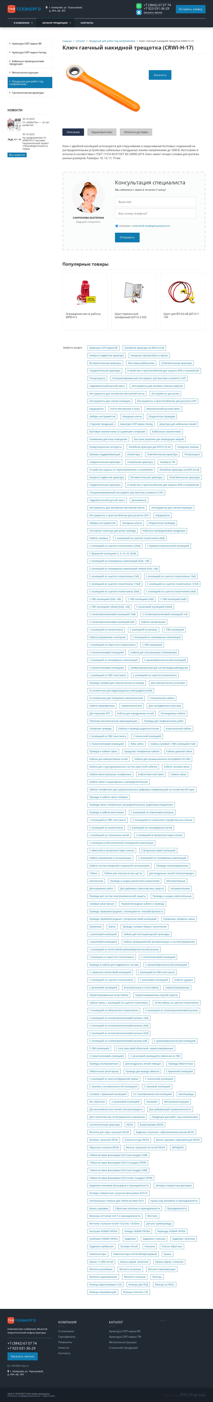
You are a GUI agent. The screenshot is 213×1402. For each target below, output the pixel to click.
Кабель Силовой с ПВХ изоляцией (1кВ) (173, 743)
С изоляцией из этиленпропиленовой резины (171, 1010)
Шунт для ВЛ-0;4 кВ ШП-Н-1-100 (182, 315)
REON (130, 1124)
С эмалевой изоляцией (157, 1086)
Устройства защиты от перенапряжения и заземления (121, 469)
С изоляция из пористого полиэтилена (111, 957)
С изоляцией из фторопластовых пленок (159, 835)
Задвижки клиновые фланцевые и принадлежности (119, 1185)
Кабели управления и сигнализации (110, 857)
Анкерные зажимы (188, 446)
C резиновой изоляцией (103, 987)
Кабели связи (178, 774)
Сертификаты (66, 1336)
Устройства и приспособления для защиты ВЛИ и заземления (163, 370)
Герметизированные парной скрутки (156, 995)
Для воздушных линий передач (143, 1063)
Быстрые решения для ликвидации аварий (159, 439)
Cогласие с (144, 226)
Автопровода (186, 1094)
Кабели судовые (184, 979)
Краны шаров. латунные (134, 1261)
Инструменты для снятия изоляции (109, 401)
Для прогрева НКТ (99, 713)
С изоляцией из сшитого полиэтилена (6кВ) (140, 538)
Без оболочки (97, 1101)
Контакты (87, 22)
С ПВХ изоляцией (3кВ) (141, 599)
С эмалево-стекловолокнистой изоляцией (113, 1086)
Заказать (160, 75)
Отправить (127, 237)
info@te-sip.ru (20, 1366)
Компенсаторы (97, 1254)
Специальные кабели (162, 698)
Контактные (96, 880)
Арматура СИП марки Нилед (29, 52)
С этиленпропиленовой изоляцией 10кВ (112, 614)
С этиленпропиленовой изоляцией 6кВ (111, 621)
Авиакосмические (131, 705)
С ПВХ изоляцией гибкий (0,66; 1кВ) (109, 606)
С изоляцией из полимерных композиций (156, 637)
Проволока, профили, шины (179, 918)
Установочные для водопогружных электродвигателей (120, 690)
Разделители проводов (162, 416)
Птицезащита (97, 378)
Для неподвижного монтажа (165, 705)
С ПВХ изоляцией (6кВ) (173, 599)
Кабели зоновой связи (177, 766)
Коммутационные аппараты (105, 446)
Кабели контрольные (153, 621)
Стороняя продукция (101, 424)
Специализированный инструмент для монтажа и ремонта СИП (149, 378)
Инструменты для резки (165, 393)
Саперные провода (100, 728)
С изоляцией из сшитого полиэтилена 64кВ (171, 591)
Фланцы (157, 1276)
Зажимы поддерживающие (104, 454)
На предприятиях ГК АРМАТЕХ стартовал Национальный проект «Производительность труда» (35, 143)
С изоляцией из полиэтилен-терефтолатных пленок (162, 820)
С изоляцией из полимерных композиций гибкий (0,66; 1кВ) (123, 568)
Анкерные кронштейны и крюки (149, 355)
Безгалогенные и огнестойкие (141, 987)
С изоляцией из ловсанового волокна (152, 812)
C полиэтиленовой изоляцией (106, 667)
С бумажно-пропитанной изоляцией (168, 545)
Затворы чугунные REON (103, 1139)
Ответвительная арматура (176, 363)
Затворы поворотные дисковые (174, 1185)
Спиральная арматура (140, 462)
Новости (63, 1347)
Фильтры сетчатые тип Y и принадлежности (115, 1215)
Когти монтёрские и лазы (125, 408)
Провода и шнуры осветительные (172, 896)
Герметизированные (177, 987)
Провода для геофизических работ (164, 721)
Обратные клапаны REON (104, 1147)
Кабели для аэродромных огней (135, 713)
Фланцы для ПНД (138, 1284)
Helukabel (151, 1101)
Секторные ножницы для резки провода (112, 530)
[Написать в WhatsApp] (139, 6)
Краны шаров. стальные (169, 1261)
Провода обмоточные (180, 1063)
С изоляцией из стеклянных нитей (109, 835)
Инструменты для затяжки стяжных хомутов (157, 385)
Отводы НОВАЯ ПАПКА (137, 1231)
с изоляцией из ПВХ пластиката (107, 820)
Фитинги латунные (130, 1269)
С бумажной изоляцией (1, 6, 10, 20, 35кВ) (112, 553)
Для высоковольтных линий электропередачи (115, 1109)
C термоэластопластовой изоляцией (110, 972)
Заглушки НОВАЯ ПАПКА (103, 1231)
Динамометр (139, 500)
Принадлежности (177, 1208)
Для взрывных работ (101, 888)
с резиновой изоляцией (103, 934)
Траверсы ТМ (167, 462)
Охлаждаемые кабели (173, 713)
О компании (21, 22)
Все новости (17, 155)
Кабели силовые (98, 538)
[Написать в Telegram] (139, 12)
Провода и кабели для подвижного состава (114, 964)
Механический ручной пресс (163, 408)
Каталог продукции (55, 22)
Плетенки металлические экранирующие (113, 721)
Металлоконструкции (25, 72)
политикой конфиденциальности (151, 225)
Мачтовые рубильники (141, 363)
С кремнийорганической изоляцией (175, 1040)
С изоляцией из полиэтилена (106, 629)
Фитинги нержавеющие (162, 1269)
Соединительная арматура (104, 370)
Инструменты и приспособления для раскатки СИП (166, 401)
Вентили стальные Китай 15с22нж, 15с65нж (114, 1223)
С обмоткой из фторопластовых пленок (111, 850)
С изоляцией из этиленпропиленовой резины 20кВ (118, 1025)
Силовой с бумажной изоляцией (107, 1094)
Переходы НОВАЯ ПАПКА (171, 1231)
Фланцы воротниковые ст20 (105, 1284)
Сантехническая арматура (28, 92)
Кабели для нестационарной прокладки (147, 934)
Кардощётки (96, 408)
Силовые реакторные (101, 903)
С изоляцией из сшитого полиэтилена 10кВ (171, 576)
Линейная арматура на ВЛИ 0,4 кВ (144, 347)
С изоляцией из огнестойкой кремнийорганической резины (124, 949)
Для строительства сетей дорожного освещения (117, 1117)
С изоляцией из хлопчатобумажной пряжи (113, 1078)
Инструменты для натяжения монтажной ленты (117, 393)
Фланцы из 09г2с (164, 1284)
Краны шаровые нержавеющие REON (178, 1139)
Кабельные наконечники (166, 431)
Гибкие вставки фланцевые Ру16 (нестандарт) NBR (118, 1170)
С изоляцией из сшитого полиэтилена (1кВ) (114, 576)
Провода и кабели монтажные (106, 812)
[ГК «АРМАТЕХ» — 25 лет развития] (14, 130)
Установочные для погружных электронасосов (116, 698)
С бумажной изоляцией (179, 1071)
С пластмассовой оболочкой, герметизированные (144, 1048)
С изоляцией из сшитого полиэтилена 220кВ (114, 545)
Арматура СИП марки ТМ (125, 1336)
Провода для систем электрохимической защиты (117, 896)
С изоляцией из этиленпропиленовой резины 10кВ (118, 1018)
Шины (112, 926)
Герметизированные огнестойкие (108, 995)
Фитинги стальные (135, 1276)
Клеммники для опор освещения (108, 439)
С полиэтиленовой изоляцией (106, 652)
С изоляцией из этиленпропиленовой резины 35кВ (118, 1033)
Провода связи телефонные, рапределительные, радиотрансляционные (131, 804)
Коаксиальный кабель (178, 728)
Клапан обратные (172, 1246)
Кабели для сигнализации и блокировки (154, 652)
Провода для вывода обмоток (142, 1071)
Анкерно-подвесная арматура (106, 355)
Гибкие (93, 873)
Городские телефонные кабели (141, 751)
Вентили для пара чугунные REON (109, 1132)
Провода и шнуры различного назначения (134, 880)
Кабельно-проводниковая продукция (26, 62)
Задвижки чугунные (183, 1238)
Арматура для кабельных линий (177, 424)
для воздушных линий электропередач (171, 873)
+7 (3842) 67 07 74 (157, 4)
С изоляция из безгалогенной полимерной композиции (121, 842)
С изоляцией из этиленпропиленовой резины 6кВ (118, 1040)
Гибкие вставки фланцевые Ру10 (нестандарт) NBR (118, 1155)
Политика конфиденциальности (24, 1395)
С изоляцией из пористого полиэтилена (112, 644)
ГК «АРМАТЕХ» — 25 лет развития (35, 124)
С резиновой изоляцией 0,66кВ (154, 606)
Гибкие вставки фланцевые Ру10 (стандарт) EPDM (117, 1162)
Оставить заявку (190, 9)
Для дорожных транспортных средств (142, 888)
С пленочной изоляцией (147, 736)
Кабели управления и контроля (107, 637)
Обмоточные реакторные (104, 1071)
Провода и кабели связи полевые (108, 797)
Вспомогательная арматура (105, 363)
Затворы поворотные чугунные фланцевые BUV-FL (118, 1193)
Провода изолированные (103, 1063)
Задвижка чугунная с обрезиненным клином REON (165, 1132)
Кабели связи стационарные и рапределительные (118, 781)
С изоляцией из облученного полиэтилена (113, 1010)
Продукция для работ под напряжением (26, 83)
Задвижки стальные (154, 1238)
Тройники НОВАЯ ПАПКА (103, 1238)
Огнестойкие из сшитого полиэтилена (177, 1002)
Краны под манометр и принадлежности (174, 1200)
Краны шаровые (98, 1208)
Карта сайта (49, 1395)
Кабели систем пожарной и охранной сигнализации (119, 865)
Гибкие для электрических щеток (123, 873)
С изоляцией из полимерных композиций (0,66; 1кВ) (119, 560)
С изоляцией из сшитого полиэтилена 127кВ (172, 583)
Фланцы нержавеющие (102, 1292)
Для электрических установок (168, 682)
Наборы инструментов (102, 416)
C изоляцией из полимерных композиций (113, 660)
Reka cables (137, 743)
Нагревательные (180, 888)
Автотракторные (175, 880)
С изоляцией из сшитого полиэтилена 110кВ (114, 583)
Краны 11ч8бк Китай (101, 1261)
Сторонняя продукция (123, 1347)
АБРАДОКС (178, 1147)
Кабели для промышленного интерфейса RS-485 (162, 759)
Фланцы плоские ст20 (135, 1292)
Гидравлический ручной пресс (107, 385)
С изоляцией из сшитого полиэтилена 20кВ (114, 591)
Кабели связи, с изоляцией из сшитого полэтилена (118, 1002)
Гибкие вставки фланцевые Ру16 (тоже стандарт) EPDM (120, 1177)
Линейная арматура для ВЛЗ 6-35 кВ (150, 446)
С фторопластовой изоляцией (158, 850)
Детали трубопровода (159, 1223)
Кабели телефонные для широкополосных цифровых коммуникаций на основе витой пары (142, 789)
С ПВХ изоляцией (174, 629)
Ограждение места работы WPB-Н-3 (83, 315)
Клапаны (150, 1246)
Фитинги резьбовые (100, 1269)
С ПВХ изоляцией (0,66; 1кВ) (105, 599)
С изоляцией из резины (143, 629)
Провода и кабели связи (103, 751)
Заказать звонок (153, 12)
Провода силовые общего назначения (144, 926)
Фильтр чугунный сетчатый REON (145, 1147)
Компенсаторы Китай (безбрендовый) (135, 1254)
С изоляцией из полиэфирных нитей (151, 827)
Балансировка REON (151, 1124)
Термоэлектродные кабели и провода (142, 903)
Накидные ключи (132, 416)
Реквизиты (65, 1342)
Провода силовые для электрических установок (116, 682)
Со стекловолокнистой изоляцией (152, 1094)
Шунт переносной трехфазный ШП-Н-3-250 (130, 315)
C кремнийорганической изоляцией (165, 660)
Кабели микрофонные (102, 705)
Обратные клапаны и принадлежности (137, 1208)
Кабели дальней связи (179, 751)
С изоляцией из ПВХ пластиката (107, 675)
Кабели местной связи (151, 774)
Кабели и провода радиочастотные (138, 728)
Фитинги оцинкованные (103, 1276)
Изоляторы (133, 454)
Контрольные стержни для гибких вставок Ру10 (116, 1200)
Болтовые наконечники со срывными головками (117, 431)
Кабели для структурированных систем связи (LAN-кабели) (123, 766)
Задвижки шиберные (101, 1246)
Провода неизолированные (172, 865)
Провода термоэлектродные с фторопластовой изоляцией (122, 918)
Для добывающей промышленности (170, 1109)
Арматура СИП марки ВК (27, 43)
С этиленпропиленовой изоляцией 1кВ (164, 614)
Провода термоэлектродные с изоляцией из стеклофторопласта (126, 911)
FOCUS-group (193, 1394)
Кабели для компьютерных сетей (108, 759)
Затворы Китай (129, 1246)
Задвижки (130, 1238)
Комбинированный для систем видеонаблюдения (159, 667)
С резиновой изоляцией (154, 979)
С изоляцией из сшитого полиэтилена (155, 675)
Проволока (95, 926)
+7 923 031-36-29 (156, 8)
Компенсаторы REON (137, 1139)
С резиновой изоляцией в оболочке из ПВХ (155, 1056)
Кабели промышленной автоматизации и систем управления (159, 941)
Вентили (152, 1215)
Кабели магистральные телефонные (110, 774)
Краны (167, 1254)
